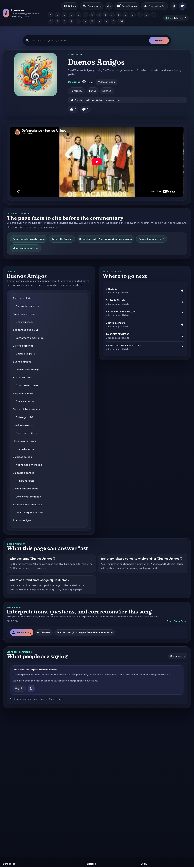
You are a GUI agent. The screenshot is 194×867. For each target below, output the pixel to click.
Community (92, 6)
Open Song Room (177, 621)
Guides (70, 6)
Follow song (21, 632)
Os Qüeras (74, 81)
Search (159, 40)
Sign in (19, 688)
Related (106, 90)
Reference (77, 90)
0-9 (121, 21)
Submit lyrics (127, 6)
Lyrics (92, 90)
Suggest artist (154, 6)
